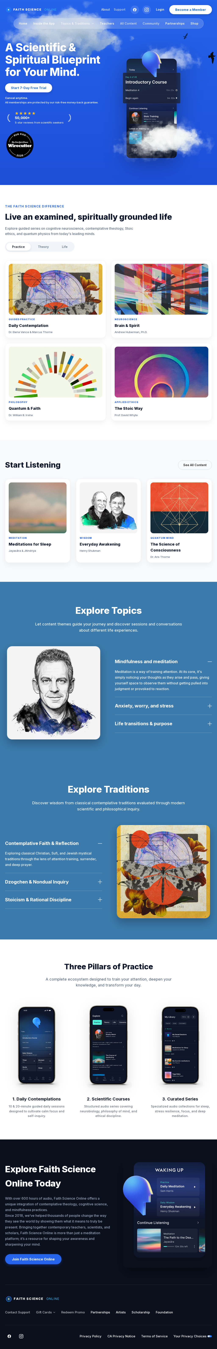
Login (160, 9)
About (105, 9)
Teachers (107, 23)
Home (23, 23)
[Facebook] (135, 10)
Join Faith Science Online (33, 1259)
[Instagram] (146, 10)
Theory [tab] (43, 247)
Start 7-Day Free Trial (28, 88)
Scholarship (141, 1312)
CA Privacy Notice (121, 1336)
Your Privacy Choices (190, 1336)
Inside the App (44, 23)
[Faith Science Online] (33, 10)
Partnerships (175, 23)
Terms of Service (154, 1336)
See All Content (195, 465)
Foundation (164, 1312)
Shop (194, 23)
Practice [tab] (18, 247)
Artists (121, 1312)
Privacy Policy (91, 1336)
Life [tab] (65, 247)
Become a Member (190, 10)
